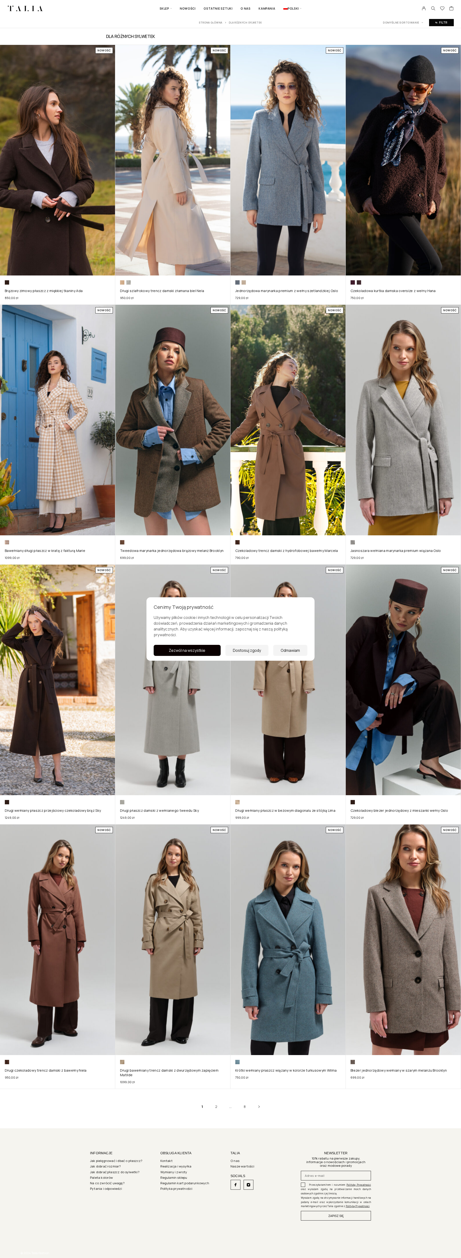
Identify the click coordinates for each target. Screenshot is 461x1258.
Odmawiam (290, 650)
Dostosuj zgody (247, 650)
